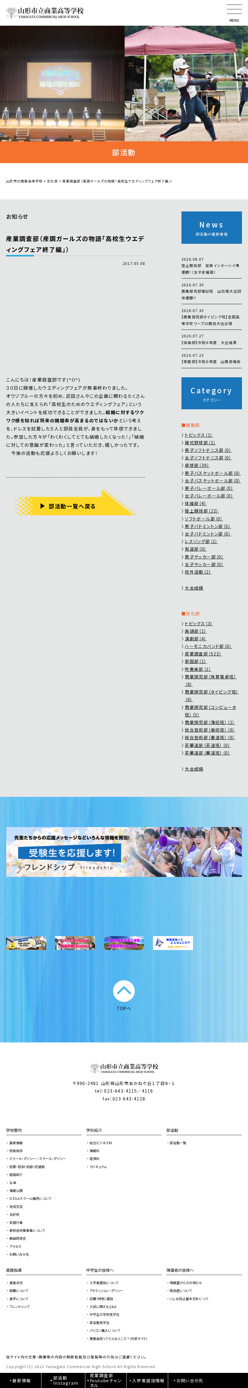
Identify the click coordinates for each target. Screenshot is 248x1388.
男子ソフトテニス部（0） (208, 450)
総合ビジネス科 (101, 1142)
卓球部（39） (197, 465)
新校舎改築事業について (27, 1230)
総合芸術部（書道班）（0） (210, 737)
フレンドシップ (19, 1306)
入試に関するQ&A (103, 1306)
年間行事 (16, 1222)
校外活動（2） (198, 572)
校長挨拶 (16, 1150)
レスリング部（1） (201, 541)
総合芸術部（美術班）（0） (210, 730)
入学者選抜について (104, 1282)
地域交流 (16, 1206)
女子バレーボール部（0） (209, 496)
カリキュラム (98, 1166)
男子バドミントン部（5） (208, 526)
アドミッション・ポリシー (106, 1290)
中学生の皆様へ (100, 1270)
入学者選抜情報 (148, 1380)
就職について (18, 1290)
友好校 (14, 1214)
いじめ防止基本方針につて (189, 1298)
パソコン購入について (105, 1330)
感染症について (181, 1290)
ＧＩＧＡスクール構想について (30, 1198)
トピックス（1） (199, 435)
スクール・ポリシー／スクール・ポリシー (37, 1158)
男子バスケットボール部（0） (213, 473)
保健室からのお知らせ (186, 1282)
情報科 (95, 1150)
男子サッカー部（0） (204, 557)
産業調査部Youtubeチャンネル (105, 1380)
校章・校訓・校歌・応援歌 (27, 1166)
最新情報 (16, 1142)
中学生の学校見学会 (104, 1314)
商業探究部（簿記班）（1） (210, 722)
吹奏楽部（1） (198, 669)
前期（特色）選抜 (101, 1298)
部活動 (172, 1130)
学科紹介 (94, 1130)
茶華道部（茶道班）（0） (207, 745)
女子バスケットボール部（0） (213, 481)
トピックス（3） (199, 623)
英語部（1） (196, 631)
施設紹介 (16, 1174)
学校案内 (14, 1130)
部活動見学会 (99, 1322)
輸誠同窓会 (17, 1238)
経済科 (95, 1158)
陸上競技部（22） (202, 511)
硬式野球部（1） (200, 443)
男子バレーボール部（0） (209, 488)
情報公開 (16, 1190)
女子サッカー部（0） (204, 564)
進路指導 (14, 1270)
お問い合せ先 (19, 1254)
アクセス (15, 1246)
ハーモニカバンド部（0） (208, 646)
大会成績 (194, 588)
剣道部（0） (196, 549)
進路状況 (16, 1282)
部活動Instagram (66, 1380)
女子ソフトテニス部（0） (208, 458)
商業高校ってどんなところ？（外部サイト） (119, 1338)
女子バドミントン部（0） (208, 534)
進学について (18, 1298)
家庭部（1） (196, 661)
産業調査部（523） (203, 654)
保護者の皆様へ (180, 1270)
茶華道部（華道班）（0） (207, 753)
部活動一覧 (178, 1142)
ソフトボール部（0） (204, 519)
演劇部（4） (196, 639)
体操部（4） (196, 503)
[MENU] (234, 9)
